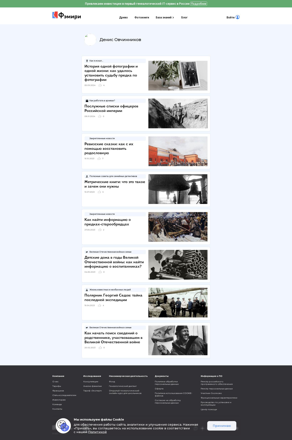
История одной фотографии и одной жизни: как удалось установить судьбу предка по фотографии (111, 73)
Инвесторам (59, 399)
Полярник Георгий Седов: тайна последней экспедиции (113, 298)
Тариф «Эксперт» (92, 390)
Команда (57, 404)
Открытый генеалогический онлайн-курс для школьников (125, 391)
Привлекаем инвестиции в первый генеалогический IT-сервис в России (145, 3)
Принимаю (222, 426)
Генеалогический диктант (123, 386)
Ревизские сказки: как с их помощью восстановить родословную (108, 148)
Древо (123, 17)
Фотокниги (142, 17)
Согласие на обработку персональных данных (168, 401)
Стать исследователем (64, 395)
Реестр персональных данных (217, 388)
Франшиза (58, 390)
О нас (55, 381)
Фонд (112, 381)
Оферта (159, 388)
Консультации (90, 381)
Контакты (57, 409)
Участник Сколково (211, 393)
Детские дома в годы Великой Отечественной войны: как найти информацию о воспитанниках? (114, 262)
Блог (184, 17)
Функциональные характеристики (219, 397)
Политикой (97, 432)
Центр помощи (209, 409)
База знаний (164, 17)
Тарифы (56, 386)
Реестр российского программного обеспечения (217, 382)
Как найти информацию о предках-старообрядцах (107, 222)
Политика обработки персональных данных (167, 382)
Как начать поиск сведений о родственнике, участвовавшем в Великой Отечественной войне (113, 337)
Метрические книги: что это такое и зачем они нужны (114, 184)
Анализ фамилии (92, 386)
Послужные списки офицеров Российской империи (111, 109)
